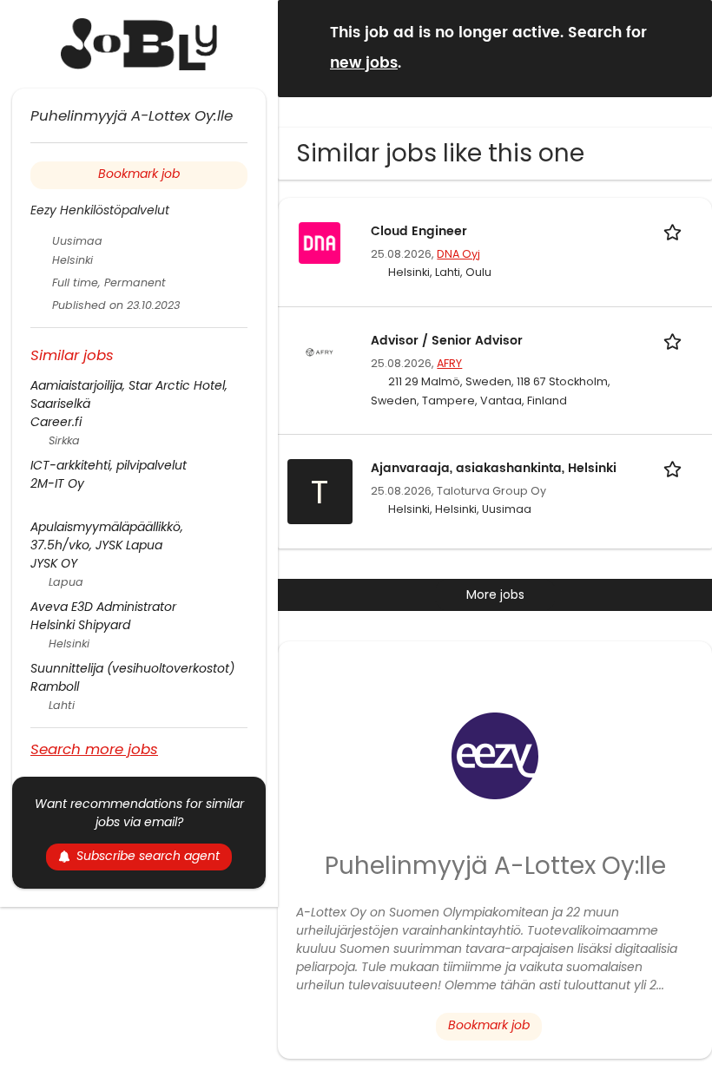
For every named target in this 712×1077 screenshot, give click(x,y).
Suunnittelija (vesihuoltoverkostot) (132, 668)
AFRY (449, 363)
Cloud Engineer (419, 231)
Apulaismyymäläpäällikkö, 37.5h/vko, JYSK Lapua (106, 536)
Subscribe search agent (148, 855)
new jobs (364, 63)
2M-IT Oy (57, 483)
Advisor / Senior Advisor (447, 341)
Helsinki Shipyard (80, 625)
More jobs (495, 594)
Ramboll (54, 686)
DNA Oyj (458, 253)
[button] (685, 47)
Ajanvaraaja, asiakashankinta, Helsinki (493, 468)
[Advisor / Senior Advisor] (319, 350)
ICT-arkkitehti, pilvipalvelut (108, 465)
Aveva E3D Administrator (103, 606)
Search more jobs (94, 748)
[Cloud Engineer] (319, 241)
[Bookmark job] (675, 231)
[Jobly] (139, 44)
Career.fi (56, 421)
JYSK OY (53, 563)
